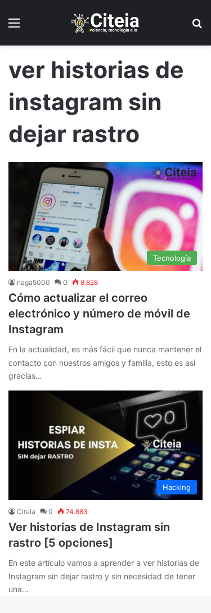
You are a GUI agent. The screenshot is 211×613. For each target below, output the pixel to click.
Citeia (26, 511)
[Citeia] (106, 23)
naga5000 (33, 282)
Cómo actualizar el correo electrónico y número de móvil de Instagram (99, 313)
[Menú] (14, 26)
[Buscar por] (197, 26)
